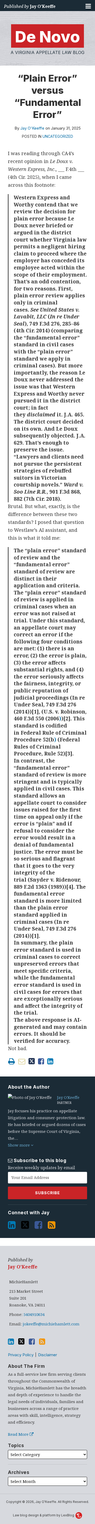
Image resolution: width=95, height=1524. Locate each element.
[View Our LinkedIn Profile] (12, 1224)
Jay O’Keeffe (42, 6)
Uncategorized (57, 136)
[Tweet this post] (31, 1061)
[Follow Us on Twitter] (25, 1223)
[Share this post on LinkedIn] (50, 1061)
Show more (19, 1145)
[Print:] (11, 1061)
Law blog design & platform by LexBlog (44, 1515)
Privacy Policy (21, 1354)
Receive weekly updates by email (41, 1167)
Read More (19, 1434)
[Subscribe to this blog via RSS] (52, 1224)
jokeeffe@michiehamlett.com (51, 1323)
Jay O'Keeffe (32, 128)
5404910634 (34, 1314)
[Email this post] (21, 1061)
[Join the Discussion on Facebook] (39, 1224)
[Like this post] (41, 1061)
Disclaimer (47, 1354)
